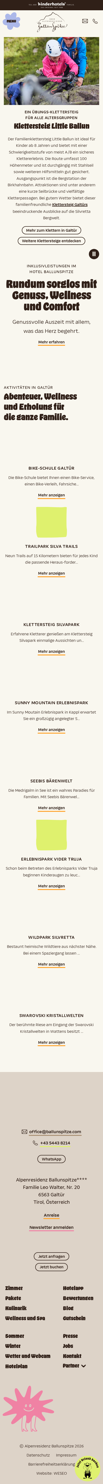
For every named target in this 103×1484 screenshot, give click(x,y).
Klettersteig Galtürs (70, 204)
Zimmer (14, 1288)
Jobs (68, 1346)
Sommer (14, 1336)
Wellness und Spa (25, 1318)
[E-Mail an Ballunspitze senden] (85, 21)
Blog (68, 1308)
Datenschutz (38, 1455)
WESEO (60, 1473)
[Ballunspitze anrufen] (95, 21)
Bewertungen (78, 1298)
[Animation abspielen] (94, 254)
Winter (13, 1346)
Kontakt (72, 1356)
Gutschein (74, 1318)
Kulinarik (16, 1308)
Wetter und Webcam (28, 1356)
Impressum (66, 1455)
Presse (70, 1336)
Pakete (13, 1298)
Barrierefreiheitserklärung (51, 1464)
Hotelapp (73, 1288)
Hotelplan (16, 1366)
